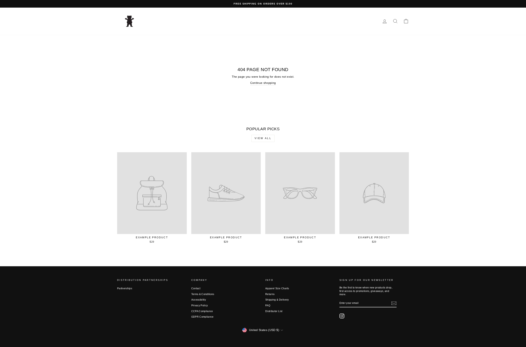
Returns (270, 294)
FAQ (267, 305)
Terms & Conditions (202, 294)
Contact (195, 288)
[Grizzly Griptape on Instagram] (341, 316)
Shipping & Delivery (277, 299)
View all (263, 138)
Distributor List (274, 311)
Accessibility (198, 299)
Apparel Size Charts (277, 288)
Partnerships (124, 288)
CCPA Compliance (202, 311)
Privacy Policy (199, 305)
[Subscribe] (394, 303)
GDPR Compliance (202, 316)
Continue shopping (263, 82)
